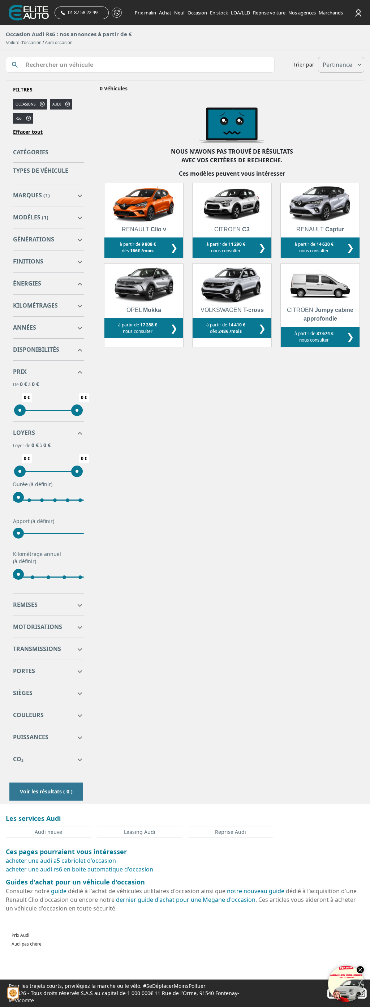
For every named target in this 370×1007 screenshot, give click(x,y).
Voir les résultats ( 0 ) (46, 791)
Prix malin (145, 12)
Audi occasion (59, 42)
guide (58, 891)
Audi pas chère (27, 944)
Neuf (179, 12)
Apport (33, 521)
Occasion (197, 12)
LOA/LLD (240, 12)
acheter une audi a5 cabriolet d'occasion (61, 861)
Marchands (331, 12)
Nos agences (302, 12)
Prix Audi (20, 935)
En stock (219, 12)
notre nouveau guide (255, 891)
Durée (32, 484)
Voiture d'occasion (24, 42)
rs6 (19, 118)
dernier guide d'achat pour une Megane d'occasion (185, 900)
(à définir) (40, 484)
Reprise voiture (269, 12)
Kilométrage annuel (37, 557)
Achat (165, 12)
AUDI (56, 104)
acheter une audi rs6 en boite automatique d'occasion (79, 869)
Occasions (25, 104)
